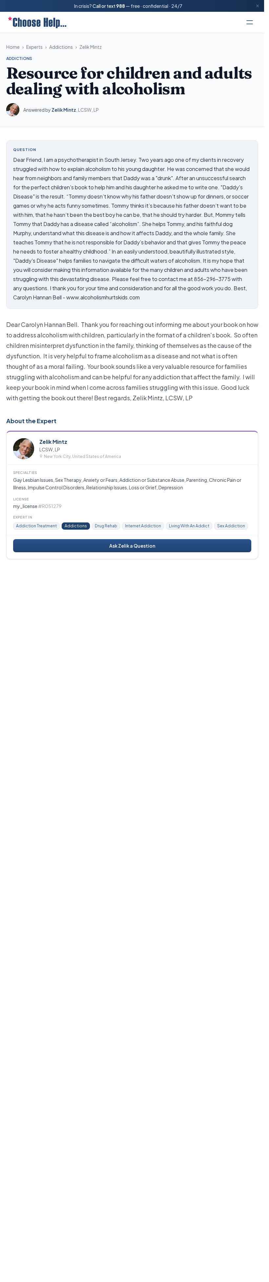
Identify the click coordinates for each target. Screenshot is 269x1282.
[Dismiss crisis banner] (257, 5)
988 (120, 6)
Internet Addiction (143, 525)
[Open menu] (249, 22)
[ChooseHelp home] (37, 22)
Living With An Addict (189, 525)
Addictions (61, 47)
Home (13, 47)
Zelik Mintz (90, 47)
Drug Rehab (106, 525)
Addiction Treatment (36, 525)
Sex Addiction (231, 525)
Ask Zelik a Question (132, 546)
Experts (34, 47)
